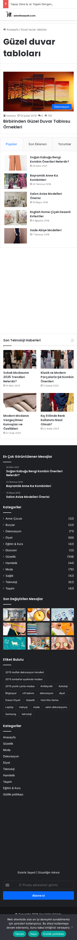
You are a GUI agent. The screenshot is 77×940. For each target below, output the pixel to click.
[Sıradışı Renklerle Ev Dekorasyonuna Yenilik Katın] (38, 643)
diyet (62, 693)
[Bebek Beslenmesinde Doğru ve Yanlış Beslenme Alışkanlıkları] (62, 629)
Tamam (19, 933)
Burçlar (10, 525)
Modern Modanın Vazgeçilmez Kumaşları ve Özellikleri (16, 422)
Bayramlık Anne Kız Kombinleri (44, 177)
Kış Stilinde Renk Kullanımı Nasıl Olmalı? (53, 420)
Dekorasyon (13, 531)
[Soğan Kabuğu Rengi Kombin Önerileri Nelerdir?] (15, 163)
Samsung (10, 714)
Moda (9, 569)
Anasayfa (12, 29)
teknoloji (27, 714)
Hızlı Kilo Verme (50, 700)
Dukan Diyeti (12, 700)
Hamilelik (11, 563)
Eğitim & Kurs (14, 544)
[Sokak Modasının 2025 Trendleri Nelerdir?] (19, 359)
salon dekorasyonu (56, 707)
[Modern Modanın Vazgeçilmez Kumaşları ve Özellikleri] (19, 402)
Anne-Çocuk (14, 518)
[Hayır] (72, 927)
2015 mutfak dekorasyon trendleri (24, 672)
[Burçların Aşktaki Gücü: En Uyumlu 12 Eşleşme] (14, 643)
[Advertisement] (38, 289)
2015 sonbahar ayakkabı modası (24, 679)
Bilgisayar (11, 693)
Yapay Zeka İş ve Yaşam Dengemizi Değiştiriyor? (41, 4)
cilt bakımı (28, 693)
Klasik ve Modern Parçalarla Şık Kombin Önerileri (57, 377)
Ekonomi (11, 550)
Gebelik (30, 700)
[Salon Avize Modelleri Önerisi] (15, 199)
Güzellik (11, 556)
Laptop (9, 707)
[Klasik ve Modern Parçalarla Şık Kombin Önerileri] (57, 359)
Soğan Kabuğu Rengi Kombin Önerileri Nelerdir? (49, 159)
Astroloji (63, 686)
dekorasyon (46, 693)
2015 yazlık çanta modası (20, 686)
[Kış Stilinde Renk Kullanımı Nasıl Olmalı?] (57, 402)
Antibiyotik (46, 686)
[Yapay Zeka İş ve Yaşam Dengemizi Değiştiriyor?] (62, 614)
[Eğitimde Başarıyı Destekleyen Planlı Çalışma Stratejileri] (38, 629)
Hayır (33, 933)
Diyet (9, 537)
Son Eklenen (38, 144)
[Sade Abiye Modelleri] (15, 235)
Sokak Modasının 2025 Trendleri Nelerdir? (16, 377)
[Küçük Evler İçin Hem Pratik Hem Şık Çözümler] (14, 614)
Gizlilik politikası (13, 794)
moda (36, 707)
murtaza (11, 115)
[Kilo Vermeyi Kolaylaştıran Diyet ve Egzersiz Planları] (14, 629)
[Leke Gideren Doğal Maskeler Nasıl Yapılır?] (38, 614)
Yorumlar (64, 144)
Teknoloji (11, 582)
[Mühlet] (19, 14)
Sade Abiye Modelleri (46, 230)
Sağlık (9, 575)
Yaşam (10, 588)
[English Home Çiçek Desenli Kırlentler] (15, 217)
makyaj (23, 707)
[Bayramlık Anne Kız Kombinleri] (15, 181)
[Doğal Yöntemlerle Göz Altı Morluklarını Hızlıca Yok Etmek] (62, 643)
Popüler (11, 144)
